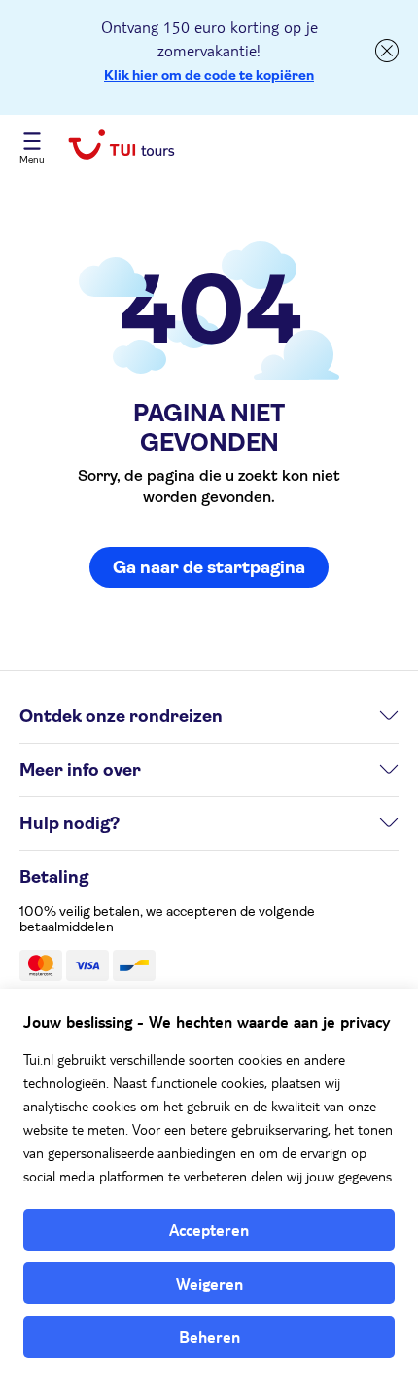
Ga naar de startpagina (209, 567)
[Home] (121, 146)
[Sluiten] (387, 50)
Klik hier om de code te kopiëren (209, 75)
